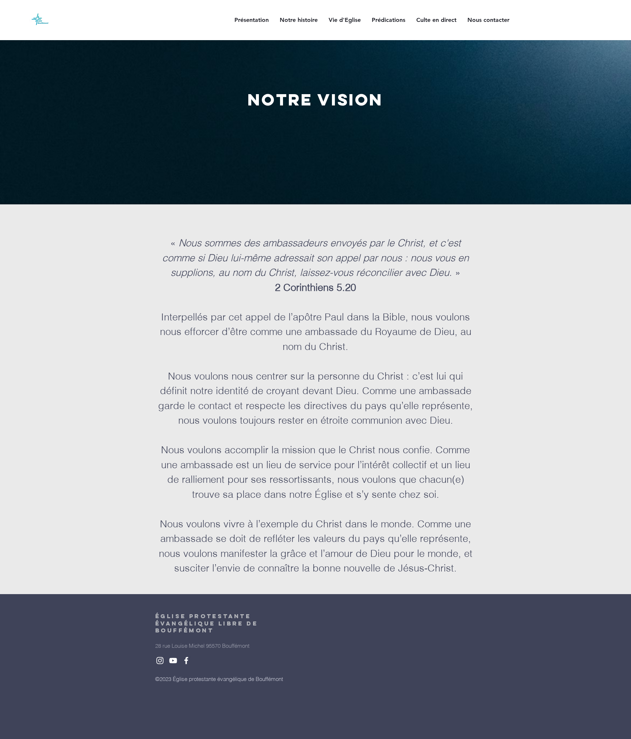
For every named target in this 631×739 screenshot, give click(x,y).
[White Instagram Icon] (160, 660)
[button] (251, 20)
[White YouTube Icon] (173, 660)
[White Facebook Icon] (186, 660)
